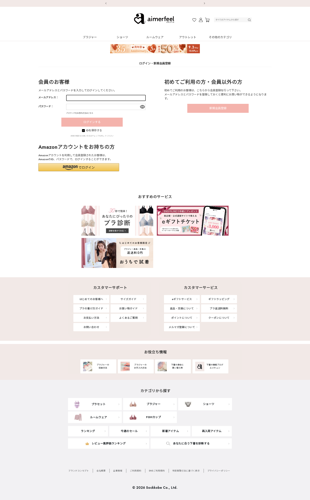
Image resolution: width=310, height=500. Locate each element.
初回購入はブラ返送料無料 (155, 3)
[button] (78, 167)
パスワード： (45, 106)
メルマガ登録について (182, 327)
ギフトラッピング (219, 299)
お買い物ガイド (128, 308)
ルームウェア (155, 37)
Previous (105, 3)
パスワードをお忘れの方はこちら (79, 113)
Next (204, 3)
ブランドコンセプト (78, 470)
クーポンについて (219, 318)
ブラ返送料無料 (219, 308)
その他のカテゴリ (220, 37)
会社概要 (101, 470)
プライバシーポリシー (218, 470)
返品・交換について (182, 308)
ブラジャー (90, 37)
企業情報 (117, 470)
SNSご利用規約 (157, 470)
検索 (250, 19)
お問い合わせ (91, 327)
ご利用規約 (135, 470)
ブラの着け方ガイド (91, 308)
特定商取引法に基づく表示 (186, 470)
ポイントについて (181, 318)
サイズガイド (129, 299)
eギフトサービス (182, 299)
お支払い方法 (91, 318)
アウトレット (187, 37)
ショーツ (122, 37)
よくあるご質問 (128, 318)
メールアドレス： (48, 97)
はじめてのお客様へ (91, 299)
